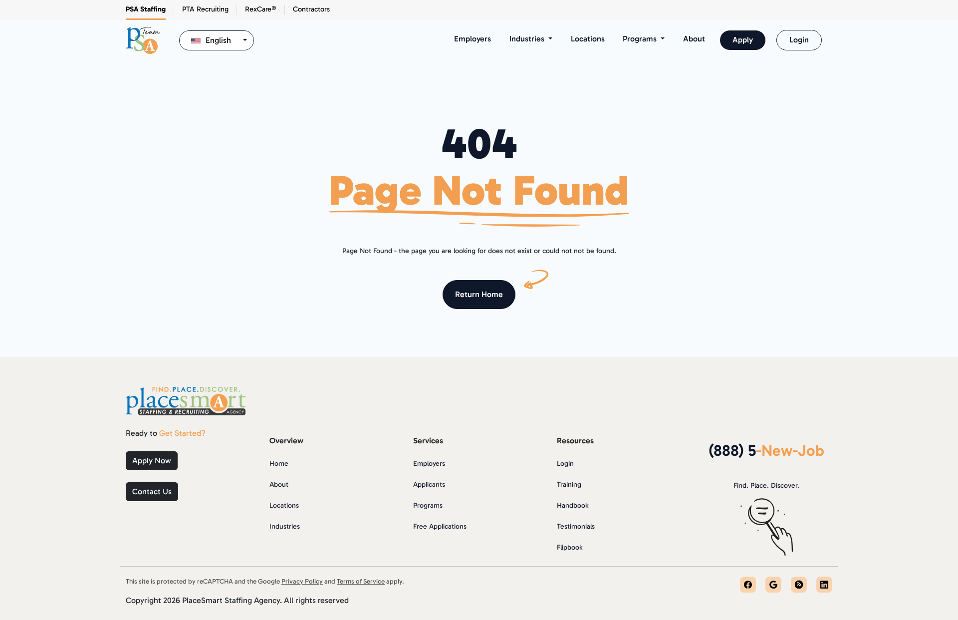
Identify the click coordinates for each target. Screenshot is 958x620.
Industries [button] (527, 38)
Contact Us (152, 491)
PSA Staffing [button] (146, 8)
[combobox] (216, 40)
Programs (428, 505)
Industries (284, 526)
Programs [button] (641, 38)
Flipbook (569, 547)
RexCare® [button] (260, 8)
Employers (472, 38)
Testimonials (576, 526)
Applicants (429, 484)
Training (569, 484)
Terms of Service (361, 581)
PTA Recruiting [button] (205, 8)
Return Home (479, 294)
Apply (742, 39)
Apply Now (151, 460)
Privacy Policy (302, 581)
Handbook (572, 505)
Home (278, 463)
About (694, 38)
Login (799, 39)
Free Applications (440, 526)
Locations (588, 38)
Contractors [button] (311, 8)
